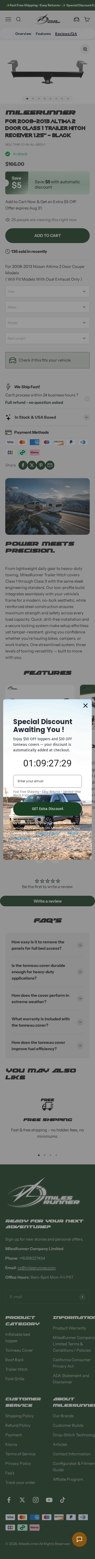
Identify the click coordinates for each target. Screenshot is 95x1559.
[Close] (85, 705)
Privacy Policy (47, 833)
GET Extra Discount (47, 809)
